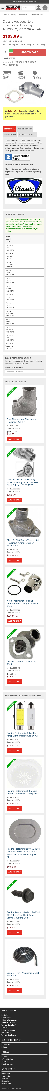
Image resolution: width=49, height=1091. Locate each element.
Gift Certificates (7, 1059)
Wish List (5, 1078)
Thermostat (22, 15)
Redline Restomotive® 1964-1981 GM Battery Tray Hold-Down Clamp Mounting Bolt (23, 915)
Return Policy (6, 1017)
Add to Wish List (11, 64)
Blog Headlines (7, 1064)
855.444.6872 (20, 2)
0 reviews (18, 61)
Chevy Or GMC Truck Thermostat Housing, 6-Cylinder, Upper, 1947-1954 (23, 543)
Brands (4, 1056)
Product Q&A (10, 134)
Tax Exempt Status (8, 1022)
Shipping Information (9, 1020)
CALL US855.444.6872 (37, 77)
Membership (6, 1083)
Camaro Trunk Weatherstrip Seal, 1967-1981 (23, 974)
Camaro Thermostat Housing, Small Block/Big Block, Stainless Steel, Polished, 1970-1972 (22, 482)
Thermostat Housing (37, 15)
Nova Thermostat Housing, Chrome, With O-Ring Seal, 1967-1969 (23, 603)
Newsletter (5, 1081)
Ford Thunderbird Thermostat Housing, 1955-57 (22, 420)
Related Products (27, 134)
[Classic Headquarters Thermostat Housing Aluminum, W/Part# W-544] (24, 92)
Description (9, 129)
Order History (6, 1076)
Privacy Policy (6, 1032)
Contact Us (32, 2)
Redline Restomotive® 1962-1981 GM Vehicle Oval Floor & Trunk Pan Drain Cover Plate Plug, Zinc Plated (23, 852)
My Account (6, 1073)
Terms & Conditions (9, 1035)
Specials (5, 1061)
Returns (4, 1047)
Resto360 (5, 1015)
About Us (5, 1027)
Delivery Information (9, 1030)
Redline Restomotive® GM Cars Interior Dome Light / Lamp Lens (23, 792)
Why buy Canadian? (9, 1025)
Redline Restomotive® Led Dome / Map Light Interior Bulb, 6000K (23, 734)
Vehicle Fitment (25, 129)
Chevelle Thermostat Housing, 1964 (22, 663)
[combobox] (24, 371)
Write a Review (31, 61)
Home (5, 15)
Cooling (13, 15)
